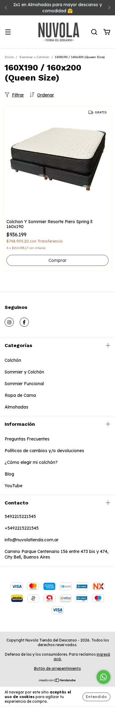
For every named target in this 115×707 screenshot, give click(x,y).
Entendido (96, 696)
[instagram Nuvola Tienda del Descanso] (9, 322)
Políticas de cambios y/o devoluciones (44, 450)
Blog (9, 474)
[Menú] (8, 32)
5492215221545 (20, 516)
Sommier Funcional (24, 383)
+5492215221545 (22, 528)
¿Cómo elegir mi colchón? (31, 462)
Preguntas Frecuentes (27, 439)
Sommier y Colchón (24, 372)
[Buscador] (94, 32)
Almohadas (16, 407)
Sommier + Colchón (34, 57)
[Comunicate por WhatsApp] (103, 677)
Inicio (9, 57)
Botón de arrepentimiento (57, 668)
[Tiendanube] (57, 681)
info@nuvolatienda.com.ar (32, 540)
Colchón (13, 360)
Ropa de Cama (20, 395)
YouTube (13, 485)
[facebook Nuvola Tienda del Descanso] (24, 322)
